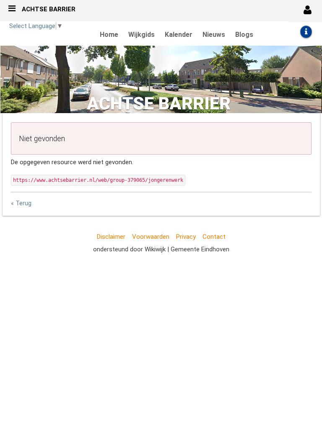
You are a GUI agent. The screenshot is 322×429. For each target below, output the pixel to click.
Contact (214, 236)
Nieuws (214, 35)
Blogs (244, 35)
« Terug (21, 203)
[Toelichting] (306, 32)
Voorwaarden (150, 236)
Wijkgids (141, 35)
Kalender (178, 35)
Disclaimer (111, 236)
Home (109, 35)
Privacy (186, 236)
